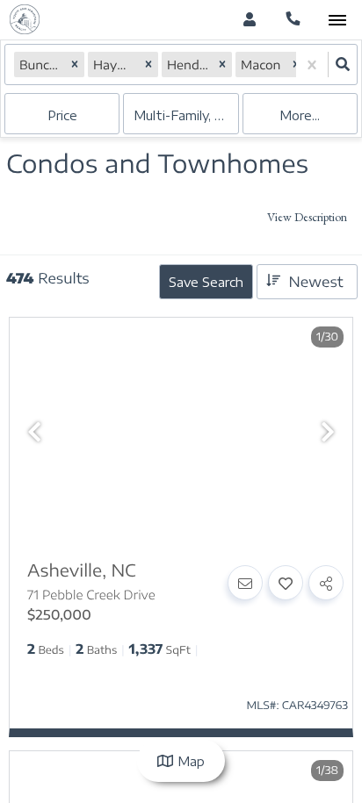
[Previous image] (34, 432)
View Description (307, 217)
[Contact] (245, 582)
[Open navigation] (337, 20)
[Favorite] (285, 582)
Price (62, 115)
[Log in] (249, 19)
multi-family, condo (186, 115)
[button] (74, 65)
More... (299, 115)
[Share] (326, 582)
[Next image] (327, 432)
